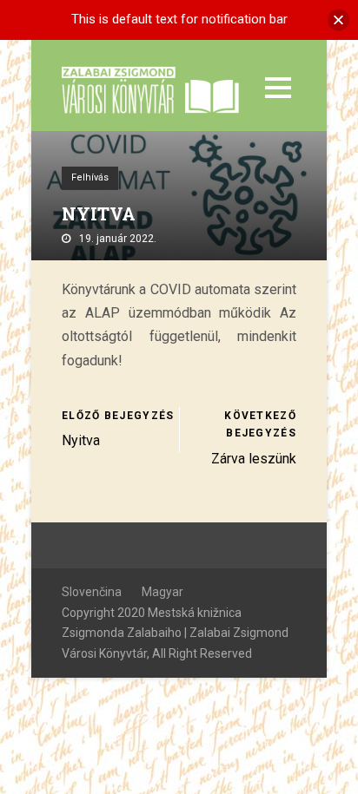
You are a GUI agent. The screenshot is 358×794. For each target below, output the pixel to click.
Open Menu (277, 87)
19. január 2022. (117, 239)
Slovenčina (92, 592)
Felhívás (90, 177)
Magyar (162, 592)
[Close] (338, 19)
